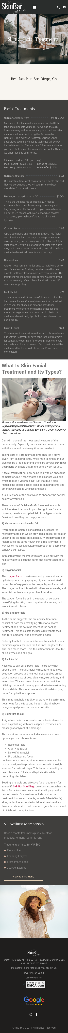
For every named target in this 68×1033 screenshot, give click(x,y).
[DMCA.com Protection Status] (36, 984)
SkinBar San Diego (24, 786)
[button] (34, 7)
